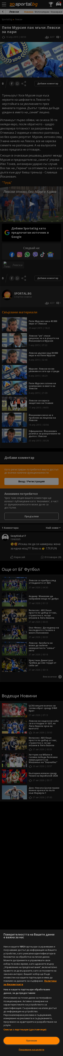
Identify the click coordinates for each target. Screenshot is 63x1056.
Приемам (31, 1040)
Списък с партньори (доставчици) (25, 1029)
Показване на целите (31, 1049)
